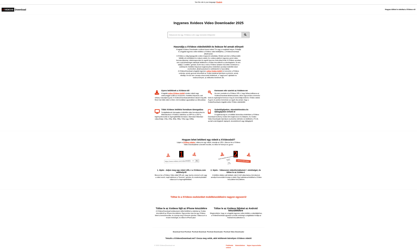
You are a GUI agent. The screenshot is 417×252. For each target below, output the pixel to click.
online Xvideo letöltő (214, 71)
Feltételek (229, 245)
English (219, 2)
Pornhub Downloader (215, 232)
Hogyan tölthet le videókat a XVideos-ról (400, 9)
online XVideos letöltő (176, 93)
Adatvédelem (240, 245)
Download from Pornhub (182, 232)
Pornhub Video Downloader (234, 232)
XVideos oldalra (189, 142)
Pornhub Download (199, 232)
